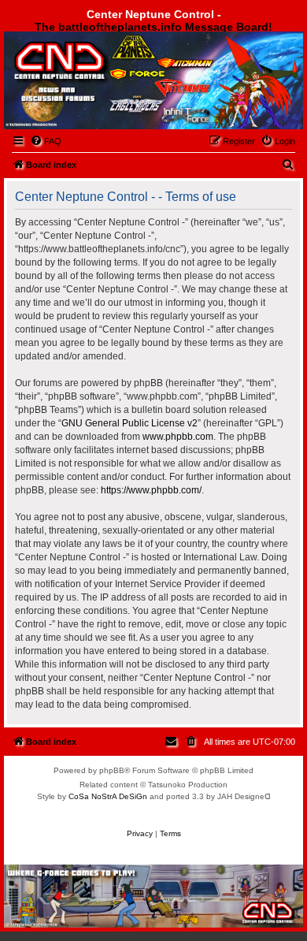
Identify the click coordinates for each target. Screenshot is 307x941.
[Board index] (91, 74)
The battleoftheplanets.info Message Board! (153, 26)
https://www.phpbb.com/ (151, 490)
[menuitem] (45, 141)
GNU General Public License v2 (129, 423)
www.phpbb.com (177, 436)
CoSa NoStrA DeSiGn (107, 796)
